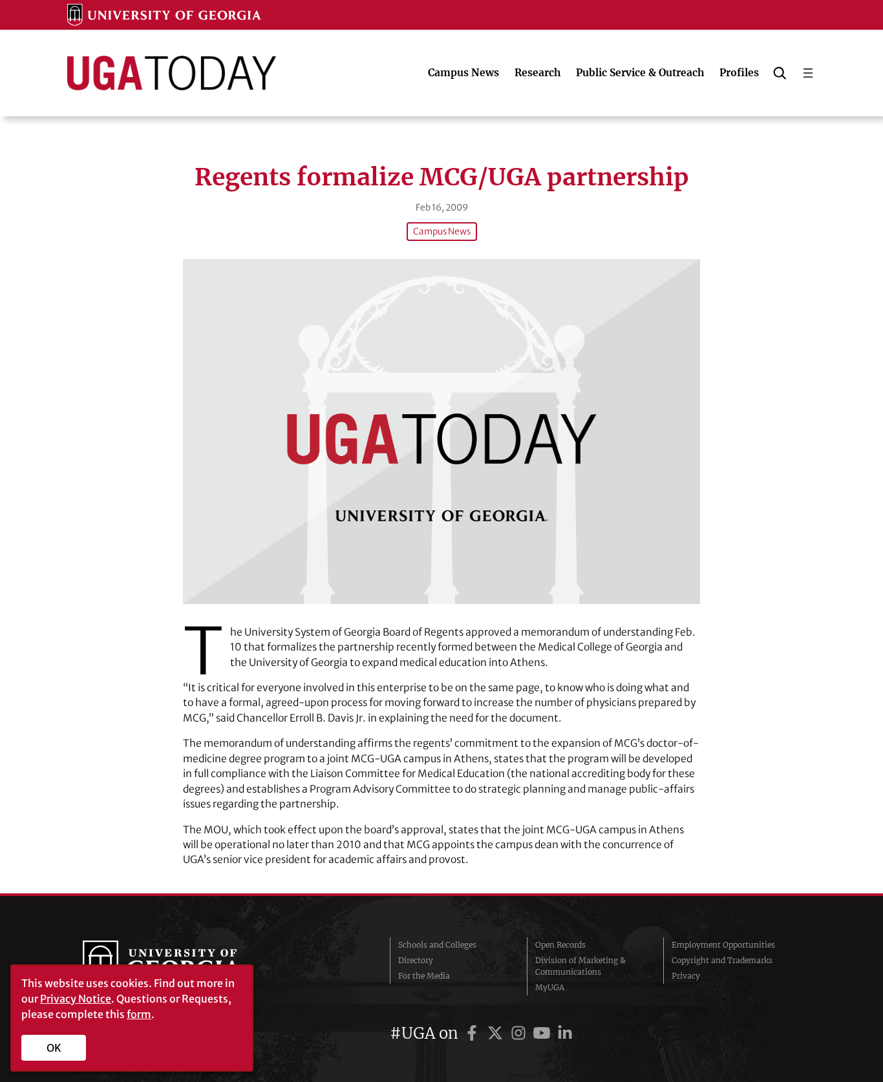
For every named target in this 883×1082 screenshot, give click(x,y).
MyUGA (549, 987)
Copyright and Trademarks (722, 960)
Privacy (686, 976)
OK (54, 1047)
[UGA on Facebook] (473, 1033)
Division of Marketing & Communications (580, 966)
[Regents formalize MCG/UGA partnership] (441, 431)
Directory (415, 960)
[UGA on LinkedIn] (565, 1033)
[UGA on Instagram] (520, 1033)
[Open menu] (808, 73)
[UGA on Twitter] (497, 1033)
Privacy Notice (75, 998)
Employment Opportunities (723, 945)
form (139, 1014)
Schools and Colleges (437, 945)
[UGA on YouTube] (543, 1033)
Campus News (442, 231)
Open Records (560, 945)
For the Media (424, 976)
